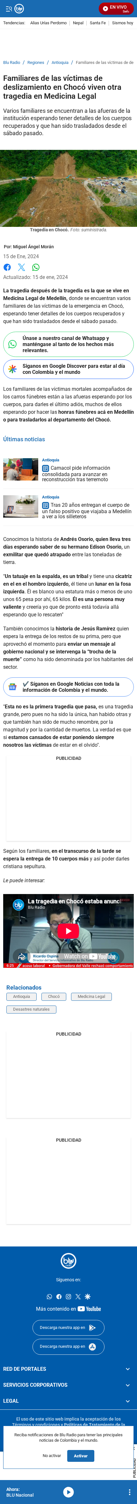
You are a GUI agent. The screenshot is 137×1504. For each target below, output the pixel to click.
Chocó (54, 996)
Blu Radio (11, 62)
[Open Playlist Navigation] (130, 1492)
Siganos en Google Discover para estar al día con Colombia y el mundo (74, 369)
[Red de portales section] (128, 1369)
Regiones (35, 62)
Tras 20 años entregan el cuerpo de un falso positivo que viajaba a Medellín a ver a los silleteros (87, 511)
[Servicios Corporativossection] (128, 1385)
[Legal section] (128, 1401)
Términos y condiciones (36, 1424)
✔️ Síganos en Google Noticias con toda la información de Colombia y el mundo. (71, 687)
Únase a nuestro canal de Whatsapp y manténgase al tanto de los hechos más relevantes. (68, 344)
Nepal (78, 23)
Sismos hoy (122, 23)
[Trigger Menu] (8, 9)
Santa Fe (98, 23)
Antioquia (60, 62)
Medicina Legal (91, 996)
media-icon (68, 1492)
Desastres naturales (31, 1009)
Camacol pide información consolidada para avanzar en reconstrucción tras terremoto (76, 473)
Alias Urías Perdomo (48, 23)
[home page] (68, 1261)
